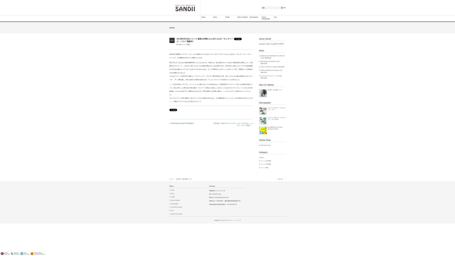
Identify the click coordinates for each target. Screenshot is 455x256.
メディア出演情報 (266, 164)
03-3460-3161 (216, 194)
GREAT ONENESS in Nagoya (269, 67)
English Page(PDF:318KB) (274, 44)
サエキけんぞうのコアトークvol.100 (271, 76)
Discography (254, 17)
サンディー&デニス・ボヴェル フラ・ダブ (277, 108)
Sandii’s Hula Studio (176, 214)
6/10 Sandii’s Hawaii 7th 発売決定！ (182, 123)
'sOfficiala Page (7, 253)
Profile (227, 17)
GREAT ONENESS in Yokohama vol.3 (271, 70)
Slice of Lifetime (243, 17)
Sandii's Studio (27, 253)
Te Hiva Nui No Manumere (39, 253)
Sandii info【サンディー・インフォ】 (231, 220)
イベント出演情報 (266, 161)
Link (275, 17)
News (215, 17)
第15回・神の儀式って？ (275, 90)
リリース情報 (186, 44)
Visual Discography (266, 18)
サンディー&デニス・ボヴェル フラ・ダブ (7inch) (277, 118)
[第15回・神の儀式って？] (263, 93)
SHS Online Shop (266, 145)
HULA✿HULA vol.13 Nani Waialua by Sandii (275, 128)
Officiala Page (16, 253)
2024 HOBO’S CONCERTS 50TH (270, 61)
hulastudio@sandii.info (221, 197)
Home (203, 17)
